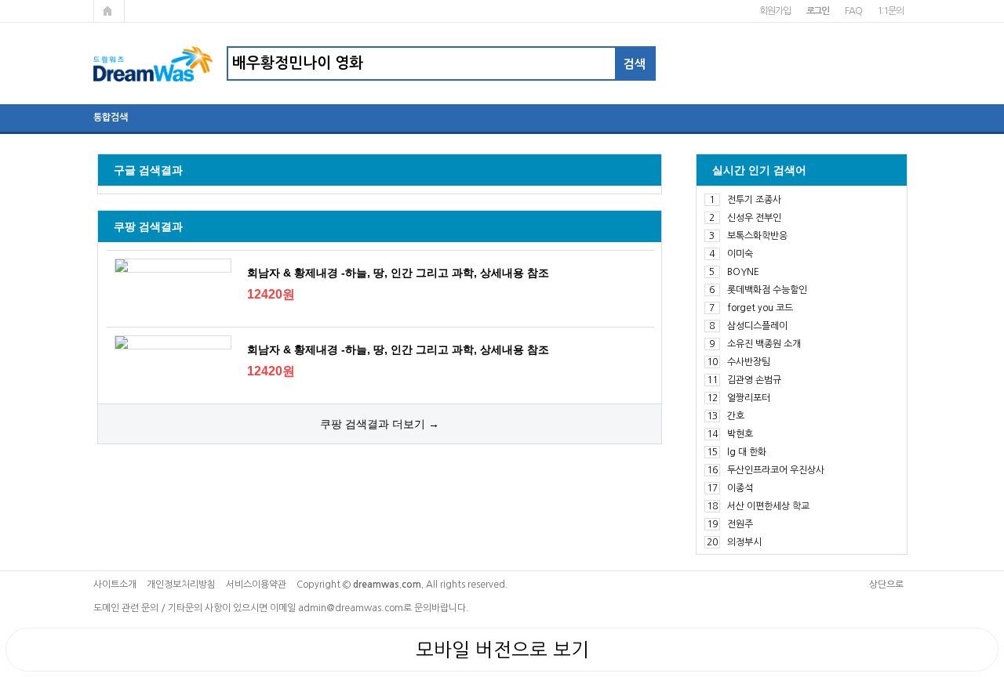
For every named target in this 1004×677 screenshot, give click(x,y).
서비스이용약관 (256, 584)
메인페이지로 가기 (109, 11)
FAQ (853, 11)
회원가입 (774, 11)
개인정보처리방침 (181, 584)
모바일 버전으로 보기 (502, 649)
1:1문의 (890, 11)
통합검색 (110, 117)
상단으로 (886, 584)
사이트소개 (114, 584)
